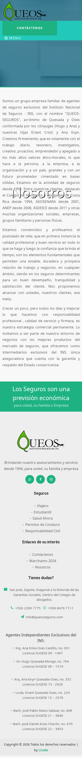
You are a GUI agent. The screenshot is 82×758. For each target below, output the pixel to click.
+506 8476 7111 (60, 608)
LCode (43, 750)
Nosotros (43, 567)
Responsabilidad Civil (42, 530)
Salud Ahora (43, 518)
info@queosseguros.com (44, 617)
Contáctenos (30, 28)
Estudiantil (42, 512)
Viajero (43, 505)
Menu (14, 38)
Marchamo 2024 (42, 560)
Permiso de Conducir (42, 524)
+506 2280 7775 (28, 608)
